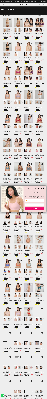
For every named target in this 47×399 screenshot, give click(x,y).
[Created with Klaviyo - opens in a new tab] (23, 212)
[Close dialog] (44, 187)
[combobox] (27, 200)
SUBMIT (34, 208)
